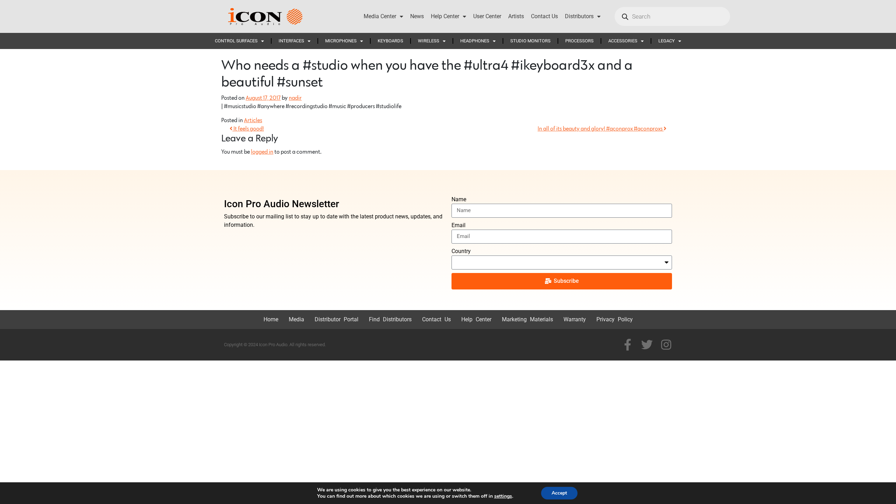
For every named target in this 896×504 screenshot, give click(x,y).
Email (458, 225)
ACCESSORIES (622, 40)
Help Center (445, 16)
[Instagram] (666, 344)
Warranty (575, 319)
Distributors (579, 16)
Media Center (380, 16)
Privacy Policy (614, 319)
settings (503, 496)
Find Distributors (390, 319)
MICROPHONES (341, 40)
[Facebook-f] (628, 344)
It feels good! (248, 129)
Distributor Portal (336, 319)
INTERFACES (291, 40)
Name (458, 199)
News (417, 16)
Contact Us (544, 16)
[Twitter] (647, 344)
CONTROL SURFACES (236, 40)
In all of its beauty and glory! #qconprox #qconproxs (601, 129)
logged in (262, 152)
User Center (487, 16)
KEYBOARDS (390, 40)
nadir (295, 98)
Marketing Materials (527, 319)
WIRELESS (428, 40)
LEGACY (666, 40)
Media (296, 319)
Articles (253, 120)
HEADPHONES (474, 40)
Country (461, 251)
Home (271, 319)
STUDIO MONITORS (530, 40)
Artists (516, 16)
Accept (559, 493)
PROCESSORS (579, 40)
